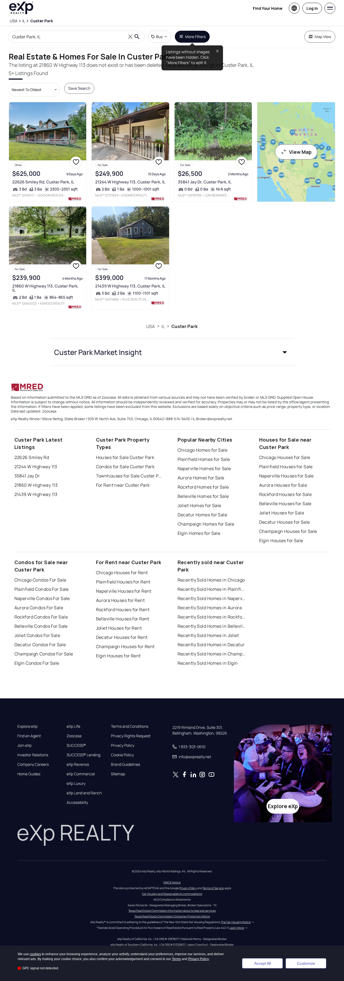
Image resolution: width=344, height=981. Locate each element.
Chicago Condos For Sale (40, 580)
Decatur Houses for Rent (122, 637)
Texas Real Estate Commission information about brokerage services (172, 911)
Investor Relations (32, 755)
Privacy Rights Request (130, 736)
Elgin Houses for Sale (281, 540)
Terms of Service (213, 888)
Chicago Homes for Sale (203, 450)
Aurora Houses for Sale (283, 485)
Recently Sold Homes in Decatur (211, 645)
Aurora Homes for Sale (201, 478)
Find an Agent (29, 736)
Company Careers (33, 764)
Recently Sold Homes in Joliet (208, 635)
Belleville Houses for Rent (122, 619)
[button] (172, 352)
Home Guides (28, 774)
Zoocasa (74, 736)
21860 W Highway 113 (36, 485)
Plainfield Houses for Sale (286, 467)
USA (150, 326)
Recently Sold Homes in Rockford (212, 617)
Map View (323, 36)
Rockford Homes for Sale (203, 487)
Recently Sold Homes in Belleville (212, 626)
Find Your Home (267, 8)
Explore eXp (27, 726)
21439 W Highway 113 (36, 494)
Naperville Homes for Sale (204, 468)
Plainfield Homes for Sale (204, 459)
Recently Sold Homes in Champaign (212, 654)
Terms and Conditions (129, 726)
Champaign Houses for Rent (125, 646)
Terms (176, 959)
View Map (300, 152)
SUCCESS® (76, 745)
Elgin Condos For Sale (36, 663)
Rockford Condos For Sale (41, 617)
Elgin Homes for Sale (199, 533)
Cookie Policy (122, 755)
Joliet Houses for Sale (281, 513)
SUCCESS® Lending (83, 755)
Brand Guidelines (125, 764)
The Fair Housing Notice (236, 922)
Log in (312, 8)
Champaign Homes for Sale (206, 524)
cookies (35, 954)
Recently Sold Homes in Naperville (212, 598)
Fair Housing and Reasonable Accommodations (172, 894)
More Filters (195, 36)
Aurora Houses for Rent (120, 600)
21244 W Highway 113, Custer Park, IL (130, 182)
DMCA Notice (172, 882)
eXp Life (73, 726)
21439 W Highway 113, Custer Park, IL (130, 286)
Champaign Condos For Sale (43, 654)
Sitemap (118, 774)
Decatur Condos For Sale (40, 645)
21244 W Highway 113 (35, 467)
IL (163, 326)
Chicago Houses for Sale (284, 457)
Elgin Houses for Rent (118, 656)
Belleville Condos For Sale (41, 626)
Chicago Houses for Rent (122, 573)
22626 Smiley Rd (31, 457)
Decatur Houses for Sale (284, 522)
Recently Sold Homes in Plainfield (212, 589)
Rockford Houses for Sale (285, 494)
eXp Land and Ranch (84, 793)
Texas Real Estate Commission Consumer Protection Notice (172, 916)
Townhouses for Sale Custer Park (130, 476)
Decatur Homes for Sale (202, 515)
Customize (306, 963)
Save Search (79, 88)
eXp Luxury (76, 783)
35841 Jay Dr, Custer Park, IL (204, 182)
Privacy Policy (122, 745)
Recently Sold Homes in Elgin (208, 663)
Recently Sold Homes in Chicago (211, 580)
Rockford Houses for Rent (123, 610)
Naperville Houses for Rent (123, 591)
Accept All (262, 963)
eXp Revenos (78, 764)
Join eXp (24, 745)
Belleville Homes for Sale (203, 496)
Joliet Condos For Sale (37, 635)
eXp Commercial (81, 774)
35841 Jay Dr (27, 476)
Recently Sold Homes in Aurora (210, 608)
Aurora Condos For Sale (38, 608)
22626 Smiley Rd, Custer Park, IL (43, 182)
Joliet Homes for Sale (199, 505)
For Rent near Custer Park (123, 485)
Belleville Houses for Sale (285, 504)
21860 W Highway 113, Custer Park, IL (45, 288)
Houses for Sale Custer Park (125, 457)
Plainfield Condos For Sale (41, 589)
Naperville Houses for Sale (286, 476)
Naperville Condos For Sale (42, 598)
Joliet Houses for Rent (119, 628)
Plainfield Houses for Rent (123, 582)
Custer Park (184, 326)
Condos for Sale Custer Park (125, 467)
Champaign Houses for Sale (288, 531)
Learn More (237, 928)
